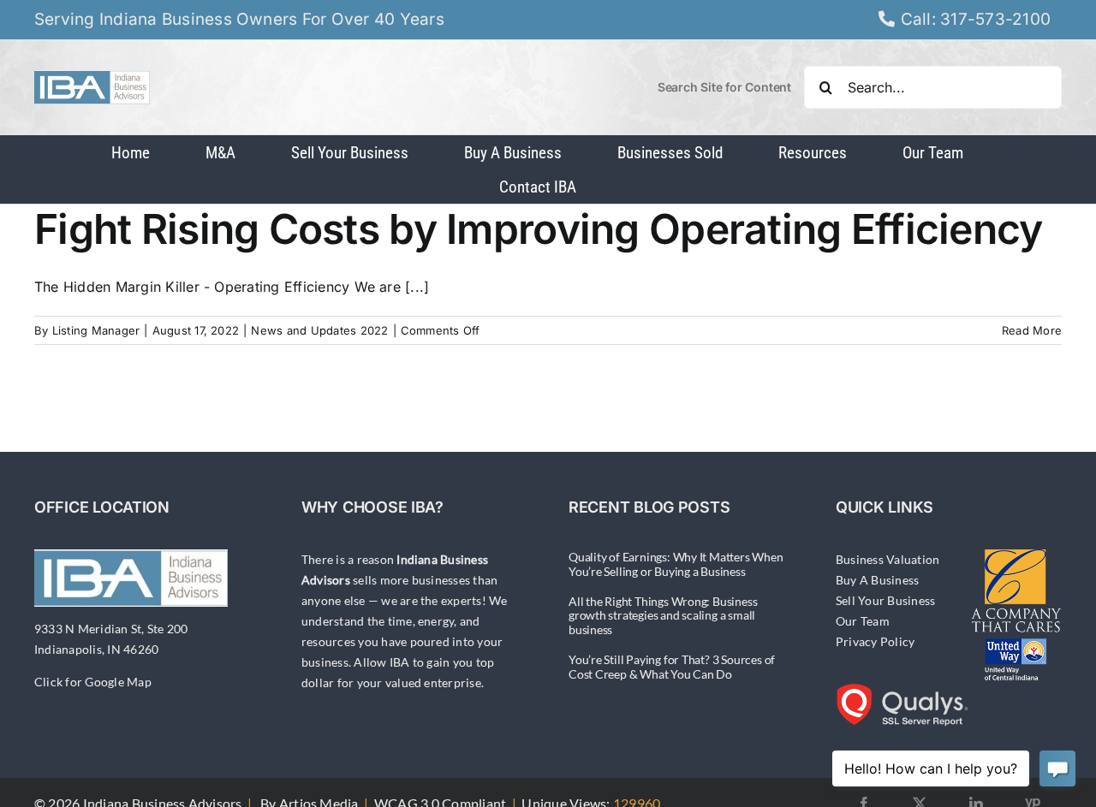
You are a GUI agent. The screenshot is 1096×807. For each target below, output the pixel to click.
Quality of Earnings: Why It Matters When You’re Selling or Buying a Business (676, 564)
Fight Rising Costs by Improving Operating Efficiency (538, 229)
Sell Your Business (885, 600)
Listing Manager (96, 330)
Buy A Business (877, 580)
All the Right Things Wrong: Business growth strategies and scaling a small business (663, 616)
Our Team (863, 621)
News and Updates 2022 (319, 330)
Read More (1032, 330)
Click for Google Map (93, 681)
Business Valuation (887, 559)
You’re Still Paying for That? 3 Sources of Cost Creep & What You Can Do (672, 666)
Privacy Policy (875, 641)
